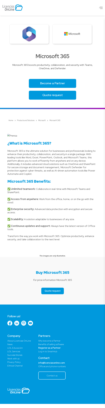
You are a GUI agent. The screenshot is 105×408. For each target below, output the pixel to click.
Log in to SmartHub (47, 351)
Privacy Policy (14, 362)
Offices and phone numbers (52, 366)
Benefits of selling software (51, 344)
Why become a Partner (49, 340)
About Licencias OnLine (19, 340)
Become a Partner (52, 83)
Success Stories (14, 355)
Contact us (52, 375)
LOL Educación (15, 347)
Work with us (13, 358)
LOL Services (13, 351)
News (9, 344)
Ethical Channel (15, 365)
